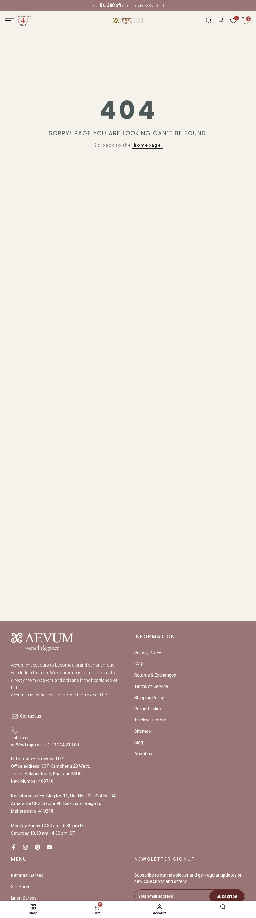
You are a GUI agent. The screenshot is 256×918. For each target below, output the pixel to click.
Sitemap (142, 731)
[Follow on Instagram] (25, 847)
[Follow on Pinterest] (37, 847)
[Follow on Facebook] (14, 847)
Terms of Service (151, 686)
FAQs (139, 663)
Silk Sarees (22, 886)
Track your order (150, 719)
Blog (138, 742)
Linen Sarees (24, 897)
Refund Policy (147, 708)
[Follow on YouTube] (49, 847)
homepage (147, 145)
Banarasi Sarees (27, 875)
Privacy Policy (147, 652)
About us (143, 753)
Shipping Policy (149, 697)
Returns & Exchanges (155, 675)
